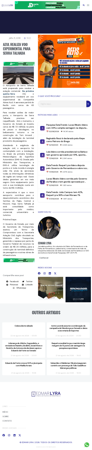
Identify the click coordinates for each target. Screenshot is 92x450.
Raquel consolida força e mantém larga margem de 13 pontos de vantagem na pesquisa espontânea (68, 345)
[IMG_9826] (47, 8)
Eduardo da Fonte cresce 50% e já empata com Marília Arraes (23, 364)
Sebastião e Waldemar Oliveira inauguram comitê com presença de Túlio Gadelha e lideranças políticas (68, 365)
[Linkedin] (50, 273)
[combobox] (62, 104)
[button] (83, 5)
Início (5, 412)
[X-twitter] (55, 273)
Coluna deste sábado (24, 325)
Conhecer (44, 257)
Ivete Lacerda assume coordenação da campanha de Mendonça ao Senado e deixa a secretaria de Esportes (68, 328)
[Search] (88, 104)
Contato (7, 421)
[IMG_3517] (64, 87)
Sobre (5, 416)
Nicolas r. (52, 447)
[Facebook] (39, 273)
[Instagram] (44, 273)
